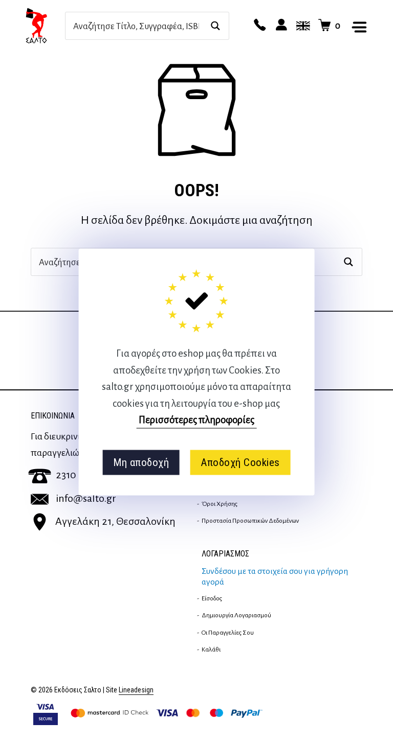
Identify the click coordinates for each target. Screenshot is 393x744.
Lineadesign (136, 690)
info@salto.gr (86, 498)
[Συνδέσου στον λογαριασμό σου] (280, 25)
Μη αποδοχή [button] (141, 462)
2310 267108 (83, 474)
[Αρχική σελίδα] (45, 25)
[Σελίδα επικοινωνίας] (258, 25)
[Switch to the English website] (301, 25)
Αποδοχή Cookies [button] (240, 462)
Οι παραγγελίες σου (228, 632)
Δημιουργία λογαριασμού (236, 615)
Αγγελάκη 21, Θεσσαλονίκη (115, 521)
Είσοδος (212, 598)
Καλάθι (211, 649)
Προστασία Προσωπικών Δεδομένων (250, 520)
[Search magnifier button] (215, 25)
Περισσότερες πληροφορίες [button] (196, 419)
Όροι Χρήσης (219, 503)
